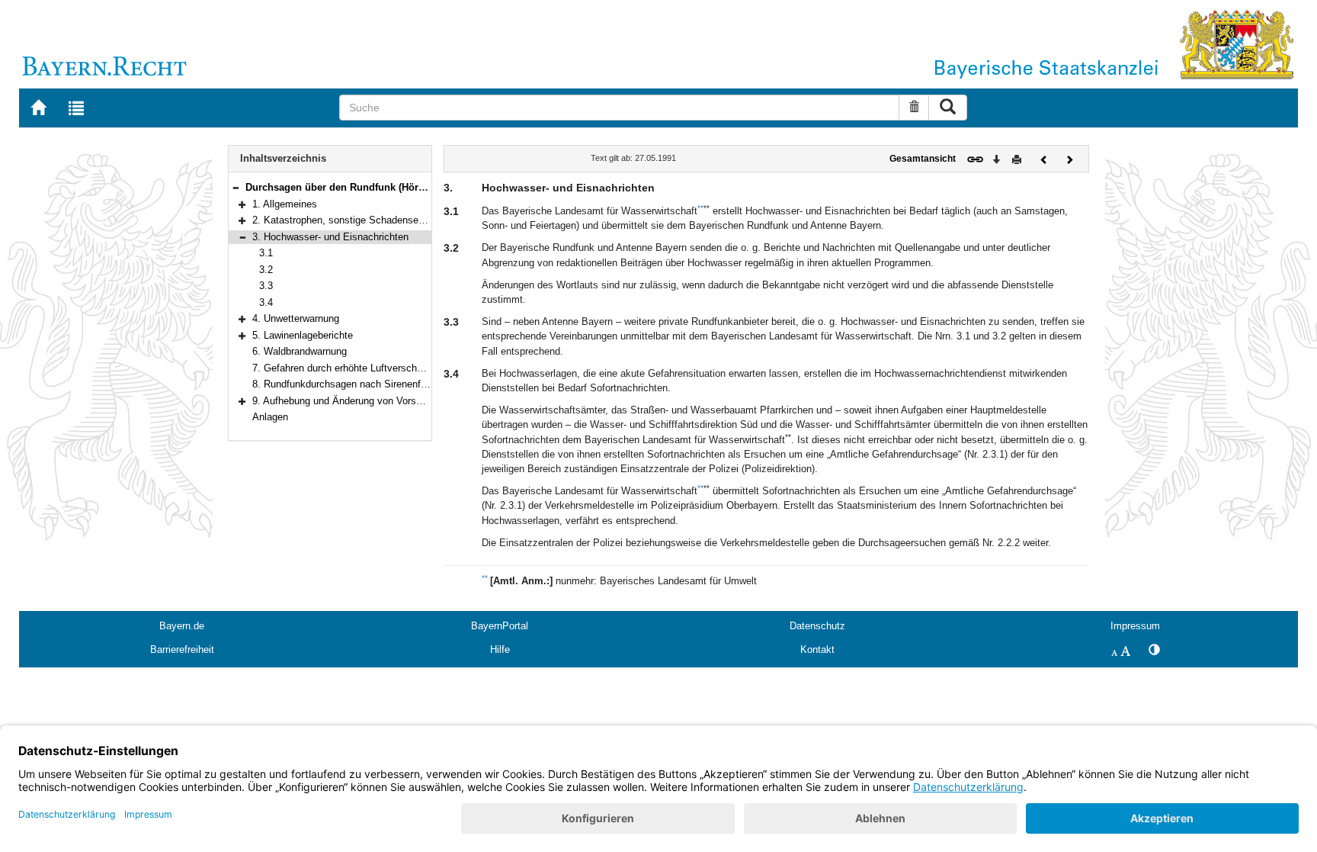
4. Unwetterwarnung (295, 318)
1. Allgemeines (284, 204)
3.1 (266, 253)
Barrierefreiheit (182, 649)
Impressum (1135, 626)
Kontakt (817, 649)
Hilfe (500, 649)
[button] (235, 187)
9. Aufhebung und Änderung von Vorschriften (350, 401)
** (700, 208)
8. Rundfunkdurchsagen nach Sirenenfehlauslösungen (370, 384)
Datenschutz (817, 626)
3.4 (266, 302)
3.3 (266, 285)
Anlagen (270, 417)
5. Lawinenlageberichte (302, 335)
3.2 (266, 269)
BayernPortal (499, 626)
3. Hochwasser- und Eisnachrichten (330, 237)
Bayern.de (181, 626)
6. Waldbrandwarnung (299, 351)
